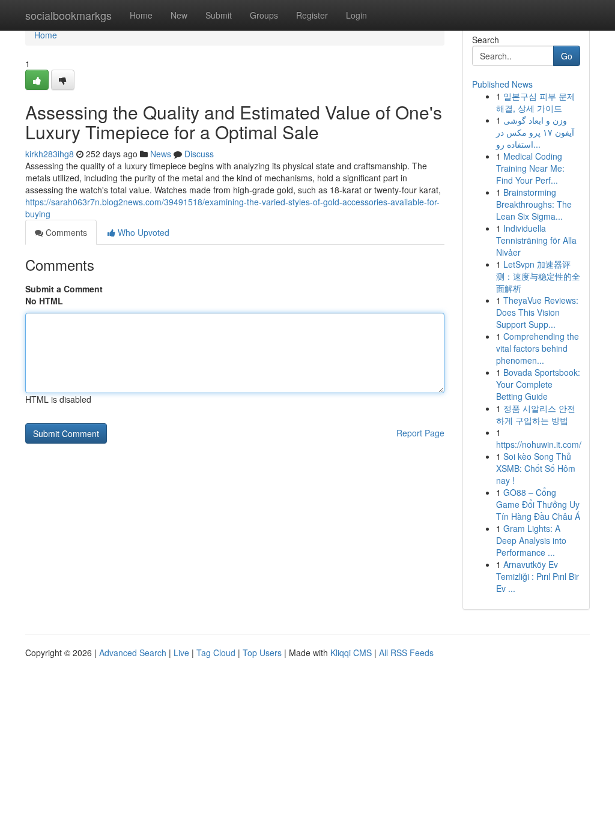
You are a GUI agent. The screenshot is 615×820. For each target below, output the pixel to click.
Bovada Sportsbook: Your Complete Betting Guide (538, 384)
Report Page (420, 433)
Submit (218, 15)
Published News (502, 84)
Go (566, 56)
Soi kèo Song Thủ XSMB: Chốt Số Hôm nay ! (535, 468)
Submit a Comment (64, 289)
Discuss (199, 154)
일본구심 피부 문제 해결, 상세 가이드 (535, 102)
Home (141, 15)
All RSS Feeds (406, 653)
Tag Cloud (215, 653)
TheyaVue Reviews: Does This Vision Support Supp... (537, 312)
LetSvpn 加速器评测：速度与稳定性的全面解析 (538, 276)
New (179, 15)
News (160, 154)
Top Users (262, 653)
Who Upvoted (142, 232)
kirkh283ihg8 (49, 154)
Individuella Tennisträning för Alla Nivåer (536, 240)
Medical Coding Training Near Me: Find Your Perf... (530, 168)
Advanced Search (132, 653)
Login (356, 15)
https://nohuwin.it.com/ (538, 444)
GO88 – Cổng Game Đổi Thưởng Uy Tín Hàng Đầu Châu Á (538, 504)
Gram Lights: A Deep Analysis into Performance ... (531, 540)
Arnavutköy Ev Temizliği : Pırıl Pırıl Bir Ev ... (537, 576)
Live (181, 653)
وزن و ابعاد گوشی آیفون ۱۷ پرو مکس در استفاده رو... (535, 132)
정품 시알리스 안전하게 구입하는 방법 (535, 414)
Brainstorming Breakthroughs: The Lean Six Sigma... (534, 204)
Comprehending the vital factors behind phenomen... (537, 348)
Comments (65, 232)
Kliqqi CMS (351, 653)
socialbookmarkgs (68, 15)
